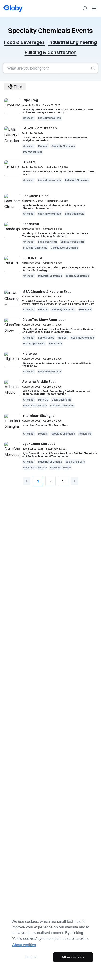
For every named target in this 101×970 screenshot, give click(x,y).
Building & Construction (51, 52)
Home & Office (46, 337)
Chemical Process (60, 467)
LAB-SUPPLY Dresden (39, 128)
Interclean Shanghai (39, 416)
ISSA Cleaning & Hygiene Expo (47, 291)
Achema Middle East (39, 382)
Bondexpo (30, 224)
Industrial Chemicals (77, 180)
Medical (43, 146)
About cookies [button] (24, 945)
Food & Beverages (24, 42)
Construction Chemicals (64, 247)
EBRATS (28, 162)
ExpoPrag (30, 100)
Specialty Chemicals (49, 118)
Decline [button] (31, 957)
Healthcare (84, 309)
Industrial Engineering (72, 42)
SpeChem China (35, 196)
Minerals (43, 399)
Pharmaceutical (32, 152)
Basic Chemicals (74, 213)
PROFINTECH (32, 258)
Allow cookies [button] (73, 957)
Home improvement (34, 343)
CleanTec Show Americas (43, 320)
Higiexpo (29, 353)
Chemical (28, 118)
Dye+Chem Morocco (38, 444)
